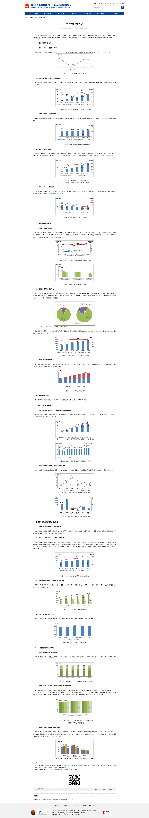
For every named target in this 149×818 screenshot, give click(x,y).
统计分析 (37, 17)
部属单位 (76, 805)
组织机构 (47, 13)
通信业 (43, 17)
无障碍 (102, 3)
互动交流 (100, 13)
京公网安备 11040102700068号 (72, 814)
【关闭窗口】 (103, 789)
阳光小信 (97, 3)
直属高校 (83, 805)
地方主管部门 (67, 805)
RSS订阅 (122, 3)
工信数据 (113, 13)
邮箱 (111, 3)
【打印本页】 (110, 789)
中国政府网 (58, 805)
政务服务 (87, 13)
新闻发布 (60, 13)
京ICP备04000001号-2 (57, 814)
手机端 (107, 3)
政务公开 (74, 13)
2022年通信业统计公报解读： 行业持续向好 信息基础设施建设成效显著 (50, 799)
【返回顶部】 (97, 789)
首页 (36, 13)
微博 (117, 3)
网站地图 (91, 805)
